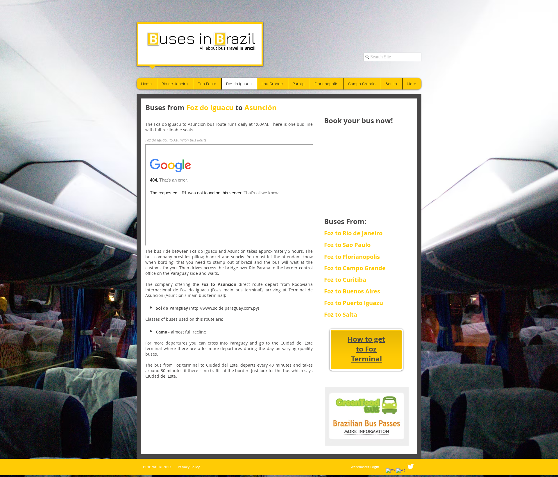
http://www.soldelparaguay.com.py (224, 308)
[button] (355, 314)
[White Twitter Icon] (410, 466)
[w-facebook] (390, 472)
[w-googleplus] (400, 472)
